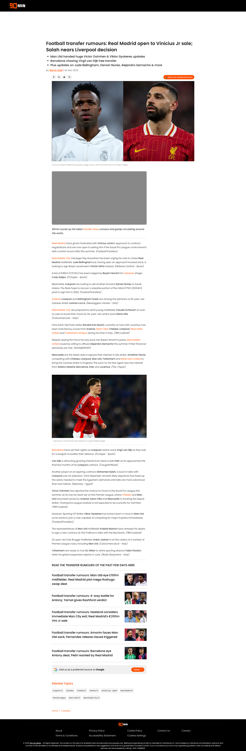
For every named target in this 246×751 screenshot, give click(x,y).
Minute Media (35, 743)
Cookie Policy (134, 730)
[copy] (69, 77)
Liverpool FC (58, 690)
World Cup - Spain (109, 690)
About (59, 730)
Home (55, 710)
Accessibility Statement (102, 735)
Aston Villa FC (74, 698)
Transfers (70, 690)
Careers (186, 730)
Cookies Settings (136, 735)
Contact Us (163, 730)
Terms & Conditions (67, 735)
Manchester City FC (91, 698)
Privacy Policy (97, 730)
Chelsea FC (81, 690)
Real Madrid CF (126, 690)
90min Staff (56, 70)
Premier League (59, 698)
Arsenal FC (93, 690)
